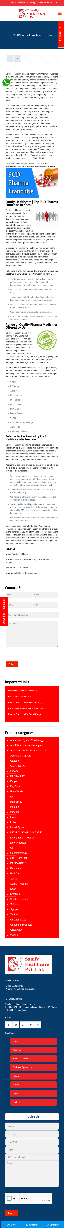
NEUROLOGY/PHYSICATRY (26, 832)
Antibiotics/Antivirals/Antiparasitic (28, 750)
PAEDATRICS (18, 863)
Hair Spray (16, 801)
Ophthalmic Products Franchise (22, 691)
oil (11, 848)
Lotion (13, 822)
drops (13, 781)
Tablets (14, 914)
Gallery (16, 1076)
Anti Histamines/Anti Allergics (26, 745)
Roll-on (14, 873)
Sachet (14, 878)
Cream (14, 771)
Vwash (14, 935)
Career (16, 1093)
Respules (15, 868)
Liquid (13, 817)
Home (15, 1041)
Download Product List (3, 611)
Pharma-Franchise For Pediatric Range (25, 702)
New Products (18, 842)
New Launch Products (22, 837)
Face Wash (16, 791)
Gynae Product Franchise (19, 696)
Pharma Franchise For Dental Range (24, 714)
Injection (15, 812)
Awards (16, 1085)
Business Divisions (21, 1058)
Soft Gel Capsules (20, 899)
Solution (14, 904)
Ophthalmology (18, 853)
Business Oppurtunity (22, 1067)
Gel (12, 796)
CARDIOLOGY (18, 766)
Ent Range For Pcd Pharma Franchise (25, 708)
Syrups (14, 909)
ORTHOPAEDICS (20, 858)
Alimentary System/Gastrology (26, 740)
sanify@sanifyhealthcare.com (43, 2)
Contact (16, 1102)
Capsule (15, 760)
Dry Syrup (15, 786)
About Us (17, 1050)
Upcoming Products (21, 924)
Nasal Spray (17, 827)
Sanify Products (19, 883)
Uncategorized (18, 919)
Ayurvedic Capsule (20, 755)
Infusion (14, 807)
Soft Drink (15, 894)
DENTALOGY (18, 776)
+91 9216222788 (17, 2)
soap (13, 889)
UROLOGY (16, 930)
